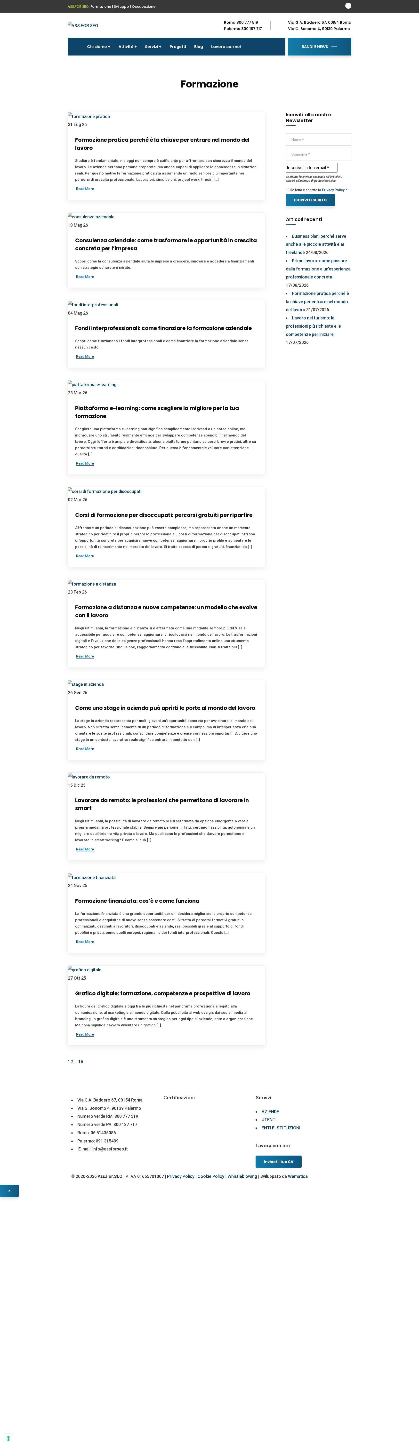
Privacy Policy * (334, 190)
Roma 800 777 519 (241, 22)
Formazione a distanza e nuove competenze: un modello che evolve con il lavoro (166, 611)
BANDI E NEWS (315, 46)
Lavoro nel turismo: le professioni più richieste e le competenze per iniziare (313, 326)
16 (80, 1061)
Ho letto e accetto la (305, 190)
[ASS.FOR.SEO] (83, 25)
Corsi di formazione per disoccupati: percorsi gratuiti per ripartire (163, 515)
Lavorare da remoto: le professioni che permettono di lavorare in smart (162, 804)
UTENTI (269, 1119)
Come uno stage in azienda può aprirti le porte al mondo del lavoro (165, 708)
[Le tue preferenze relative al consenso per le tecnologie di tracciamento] (8, 1438)
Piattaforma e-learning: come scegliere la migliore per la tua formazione (157, 412)
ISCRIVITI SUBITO (310, 200)
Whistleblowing (242, 1176)
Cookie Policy (211, 1176)
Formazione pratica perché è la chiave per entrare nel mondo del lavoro (162, 144)
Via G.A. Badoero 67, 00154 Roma (319, 22)
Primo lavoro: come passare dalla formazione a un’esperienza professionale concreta (318, 269)
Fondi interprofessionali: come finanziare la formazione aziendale (163, 328)
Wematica (298, 1176)
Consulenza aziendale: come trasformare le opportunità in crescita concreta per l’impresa (166, 244)
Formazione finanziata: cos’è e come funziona (137, 901)
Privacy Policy (180, 1176)
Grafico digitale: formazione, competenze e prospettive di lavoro (162, 993)
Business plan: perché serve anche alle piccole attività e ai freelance (316, 244)
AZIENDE (270, 1111)
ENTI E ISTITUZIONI (281, 1127)
